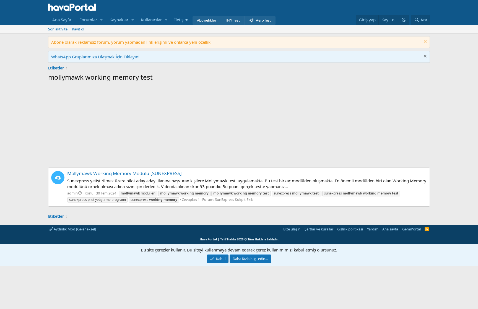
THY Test (232, 20)
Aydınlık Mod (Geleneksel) (74, 229)
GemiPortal (411, 229)
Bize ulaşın (291, 229)
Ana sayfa (390, 229)
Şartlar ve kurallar (319, 229)
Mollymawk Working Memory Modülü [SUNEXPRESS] (124, 173)
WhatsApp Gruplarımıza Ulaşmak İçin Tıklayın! (95, 56)
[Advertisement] (239, 126)
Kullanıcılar (151, 19)
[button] (101, 20)
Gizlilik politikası (350, 229)
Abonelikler (206, 20)
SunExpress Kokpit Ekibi (234, 199)
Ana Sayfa (61, 19)
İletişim (181, 19)
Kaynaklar (119, 19)
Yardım (372, 229)
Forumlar (88, 19)
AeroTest (263, 20)
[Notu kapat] (424, 42)
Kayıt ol (78, 29)
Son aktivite (57, 29)
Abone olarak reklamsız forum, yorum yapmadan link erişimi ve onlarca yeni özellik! (131, 42)
